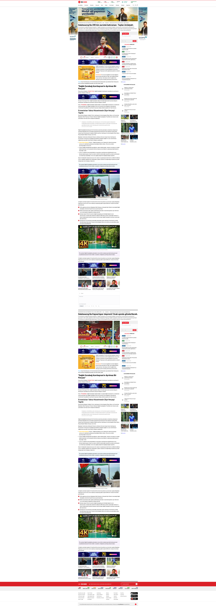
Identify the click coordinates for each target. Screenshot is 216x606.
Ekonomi (97, 5)
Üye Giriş (122, 593)
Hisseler (114, 588)
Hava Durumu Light (81, 593)
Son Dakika (80, 5)
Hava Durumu (100, 588)
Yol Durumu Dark (81, 597)
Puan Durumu (108, 588)
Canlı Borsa (99, 593)
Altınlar (107, 593)
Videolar (117, 5)
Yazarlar (122, 5)
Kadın (106, 5)
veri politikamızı (120, 604)
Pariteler (121, 588)
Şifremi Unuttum (123, 596)
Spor (102, 5)
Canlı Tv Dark (90, 593)
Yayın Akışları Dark (91, 596)
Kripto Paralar (135, 588)
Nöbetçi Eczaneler (91, 597)
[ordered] (92, 306)
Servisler (86, 5)
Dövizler (107, 594)
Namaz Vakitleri (86, 588)
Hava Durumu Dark (81, 594)
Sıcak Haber (116, 599)
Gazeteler (128, 5)
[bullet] (93, 306)
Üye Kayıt (122, 594)
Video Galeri (116, 594)
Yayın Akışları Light (91, 594)
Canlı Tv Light (80, 599)
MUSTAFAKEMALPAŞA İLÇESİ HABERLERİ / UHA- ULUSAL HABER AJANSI (89, 22)
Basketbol (107, 22)
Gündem (91, 5)
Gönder (81, 306)
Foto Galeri (111, 5)
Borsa (79, 588)
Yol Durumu (127, 588)
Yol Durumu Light (81, 596)
